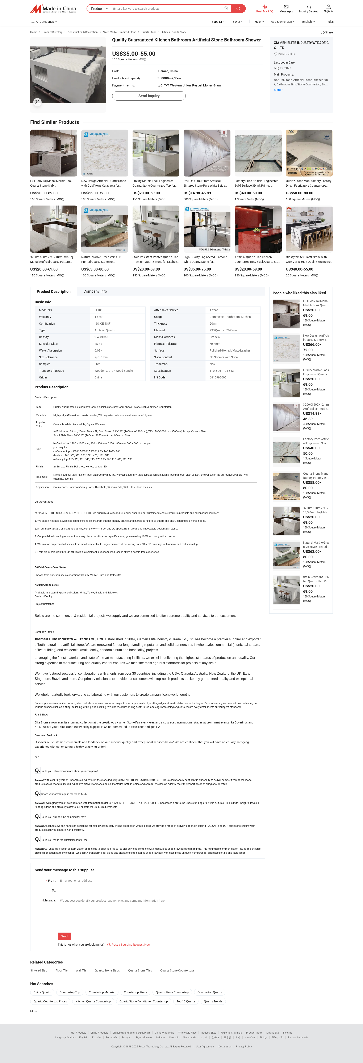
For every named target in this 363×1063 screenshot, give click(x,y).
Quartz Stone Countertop (172, 992)
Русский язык (144, 1037)
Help (258, 22)
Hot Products (78, 1032)
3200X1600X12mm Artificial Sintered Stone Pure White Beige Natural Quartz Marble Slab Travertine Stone (316, 406)
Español (96, 1037)
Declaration (224, 1046)
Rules (330, 22)
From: (51, 881)
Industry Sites (208, 1032)
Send (64, 936)
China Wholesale (164, 1032)
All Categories (45, 22)
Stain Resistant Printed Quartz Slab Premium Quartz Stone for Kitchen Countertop (316, 579)
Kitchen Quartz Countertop (93, 1001)
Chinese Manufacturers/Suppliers (131, 1032)
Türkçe (263, 1037)
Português (111, 1037)
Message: (49, 900)
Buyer (236, 22)
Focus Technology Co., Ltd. (154, 1046)
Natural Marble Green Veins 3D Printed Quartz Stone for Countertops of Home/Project (316, 544)
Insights (287, 1032)
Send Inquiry (149, 96)
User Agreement (205, 1046)
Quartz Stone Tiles (140, 970)
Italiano (160, 1037)
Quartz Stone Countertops (177, 970)
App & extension (281, 22)
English (83, 1037)
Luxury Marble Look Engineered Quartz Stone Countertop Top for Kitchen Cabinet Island (316, 372)
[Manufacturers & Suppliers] (53, 8)
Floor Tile (61, 970)
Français (127, 1037)
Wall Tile (81, 970)
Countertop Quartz (209, 992)
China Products (99, 1032)
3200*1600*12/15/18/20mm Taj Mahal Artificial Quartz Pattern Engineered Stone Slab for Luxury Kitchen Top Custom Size (316, 510)
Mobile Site (272, 1032)
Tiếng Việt (277, 1037)
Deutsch (174, 1037)
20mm (214, 323)
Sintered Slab (38, 970)
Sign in (328, 11)
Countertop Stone (135, 992)
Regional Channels (231, 1032)
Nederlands (189, 1037)
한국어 (215, 1037)
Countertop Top (70, 992)
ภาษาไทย (250, 1037)
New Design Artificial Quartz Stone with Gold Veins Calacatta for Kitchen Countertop (316, 337)
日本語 (227, 1037)
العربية (203, 1037)
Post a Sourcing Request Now (128, 944)
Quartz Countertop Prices (50, 1001)
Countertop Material (102, 992)
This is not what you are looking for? (81, 944)
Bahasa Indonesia (298, 1037)
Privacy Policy (244, 1046)
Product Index (254, 1032)
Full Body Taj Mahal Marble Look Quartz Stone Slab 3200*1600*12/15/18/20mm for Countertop (316, 303)
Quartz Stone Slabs (107, 970)
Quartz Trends (213, 1001)
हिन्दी (238, 1037)
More (277, 90)
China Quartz (42, 992)
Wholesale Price (187, 1032)
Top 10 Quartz (186, 1001)
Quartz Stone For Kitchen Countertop (144, 1001)
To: (54, 890)
